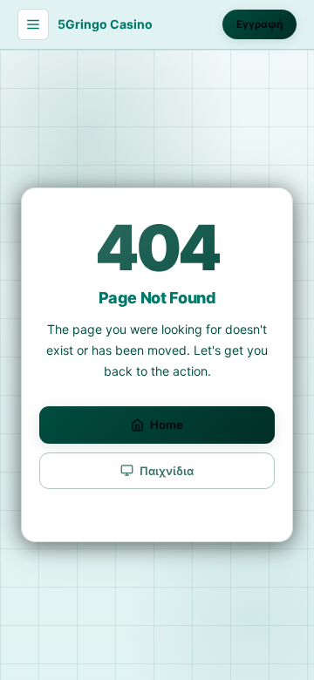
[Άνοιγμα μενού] (33, 24)
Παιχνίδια (167, 471)
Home (166, 425)
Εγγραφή (259, 24)
